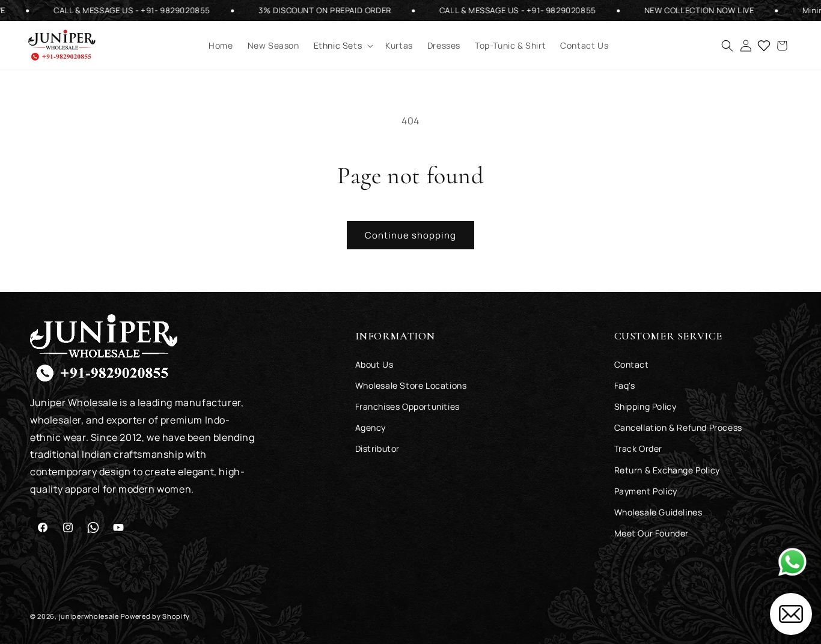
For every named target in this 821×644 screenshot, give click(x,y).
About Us (374, 363)
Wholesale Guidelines (658, 511)
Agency (370, 427)
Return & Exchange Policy (667, 469)
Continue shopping (410, 235)
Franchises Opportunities (407, 406)
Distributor (377, 448)
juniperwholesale (89, 616)
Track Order (638, 448)
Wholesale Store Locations (411, 384)
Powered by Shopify (156, 616)
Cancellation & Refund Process (678, 427)
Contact (631, 363)
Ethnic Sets (338, 45)
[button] (343, 45)
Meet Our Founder (651, 532)
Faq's (624, 384)
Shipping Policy (645, 406)
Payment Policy (645, 490)
